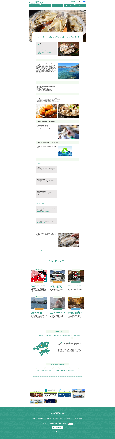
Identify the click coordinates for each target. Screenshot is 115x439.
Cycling (51, 370)
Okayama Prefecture (67, 335)
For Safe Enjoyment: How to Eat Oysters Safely (46, 49)
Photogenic (64, 370)
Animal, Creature (71, 370)
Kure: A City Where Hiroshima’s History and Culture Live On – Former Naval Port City (38, 312)
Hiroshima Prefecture (39, 34)
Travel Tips (58, 5)
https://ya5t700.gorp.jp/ (41, 222)
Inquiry (64, 423)
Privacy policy (45, 423)
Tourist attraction (48, 34)
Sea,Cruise (44, 370)
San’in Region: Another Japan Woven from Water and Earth (74, 284)
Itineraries (46, 5)
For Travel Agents (72, 1)
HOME (34, 418)
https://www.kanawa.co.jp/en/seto (42, 211)
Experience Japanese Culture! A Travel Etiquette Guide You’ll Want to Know (57, 312)
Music (78, 370)
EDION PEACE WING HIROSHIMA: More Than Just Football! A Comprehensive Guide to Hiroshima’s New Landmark (57, 285)
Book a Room (80, 5)
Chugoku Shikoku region (39, 335)
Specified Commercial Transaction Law (55, 423)
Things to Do (34, 5)
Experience (38, 370)
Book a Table (68, 5)
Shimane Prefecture (58, 335)
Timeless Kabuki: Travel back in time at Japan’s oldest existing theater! (38, 285)
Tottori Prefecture (49, 335)
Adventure (57, 370)
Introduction (40, 44)
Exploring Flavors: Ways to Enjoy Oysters (45, 47)
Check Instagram (40, 250)
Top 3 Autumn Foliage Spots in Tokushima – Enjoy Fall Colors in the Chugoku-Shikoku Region (75, 312)
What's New (40, 418)
